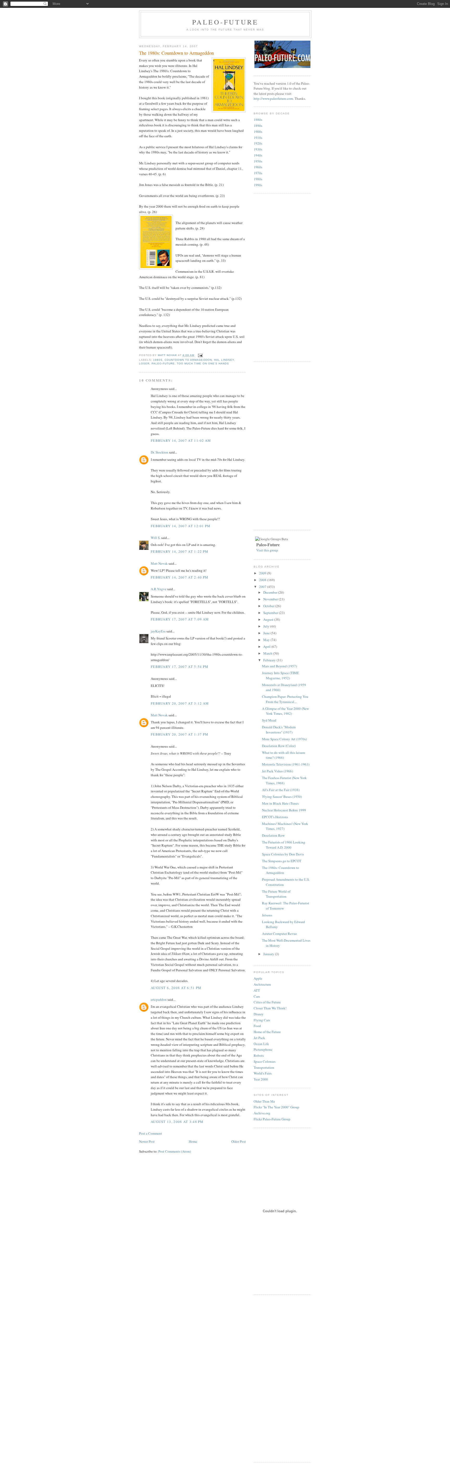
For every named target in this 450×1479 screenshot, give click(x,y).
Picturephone (263, 1049)
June (267, 633)
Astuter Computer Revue (279, 933)
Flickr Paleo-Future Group (272, 1119)
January (269, 954)
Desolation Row (273, 835)
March (268, 653)
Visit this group (267, 550)
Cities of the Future (267, 1002)
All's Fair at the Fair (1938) (280, 789)
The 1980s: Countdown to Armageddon (280, 870)
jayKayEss (158, 631)
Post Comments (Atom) (174, 1151)
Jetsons (267, 915)
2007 (263, 586)
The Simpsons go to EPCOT (281, 861)
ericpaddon (159, 999)
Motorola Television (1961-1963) (285, 764)
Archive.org (262, 1113)
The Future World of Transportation (276, 894)
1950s (258, 161)
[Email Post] (199, 355)
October (269, 606)
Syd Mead (269, 720)
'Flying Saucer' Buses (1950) (282, 796)
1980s (157, 359)
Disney (259, 1014)
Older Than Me (264, 1101)
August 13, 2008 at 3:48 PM (177, 1121)
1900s (258, 131)
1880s (258, 119)
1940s (258, 155)
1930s (258, 149)
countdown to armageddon (188, 359)
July (266, 626)
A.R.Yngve (158, 589)
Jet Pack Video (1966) (277, 771)
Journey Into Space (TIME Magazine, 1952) (280, 675)
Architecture (262, 984)
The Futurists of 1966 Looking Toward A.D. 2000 (283, 845)
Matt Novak (159, 563)
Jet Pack (259, 1037)
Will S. (155, 537)
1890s (258, 125)
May (267, 639)
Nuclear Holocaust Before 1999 (284, 810)
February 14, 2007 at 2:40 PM (179, 577)
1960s (258, 167)
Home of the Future (267, 1031)
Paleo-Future (225, 21)
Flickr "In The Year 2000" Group (276, 1107)
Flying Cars (262, 1020)
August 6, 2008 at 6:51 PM (176, 987)
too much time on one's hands (203, 363)
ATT (257, 990)
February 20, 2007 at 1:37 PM (179, 734)
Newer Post (147, 1141)
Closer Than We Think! (270, 1008)
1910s (258, 137)
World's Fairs (263, 1073)
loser (144, 363)
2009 (263, 573)
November (271, 599)
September (271, 612)
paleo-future (163, 363)
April (267, 646)
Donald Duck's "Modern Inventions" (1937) (279, 730)
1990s (258, 185)
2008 (263, 579)
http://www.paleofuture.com (273, 98)
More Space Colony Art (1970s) (284, 739)
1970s (258, 173)
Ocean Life (261, 1043)
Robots (259, 1055)
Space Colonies (265, 1061)
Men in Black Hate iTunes (280, 803)
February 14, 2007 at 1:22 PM (179, 551)
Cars (257, 996)
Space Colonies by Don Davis (283, 854)
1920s (258, 143)
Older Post (238, 1141)
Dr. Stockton (159, 452)
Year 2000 (261, 1079)
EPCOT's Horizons (275, 817)
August (268, 619)
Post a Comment (150, 1133)
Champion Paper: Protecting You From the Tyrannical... (285, 699)
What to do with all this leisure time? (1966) (283, 755)
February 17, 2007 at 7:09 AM (180, 619)
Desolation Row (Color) (279, 745)
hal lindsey (224, 359)
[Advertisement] (274, 277)
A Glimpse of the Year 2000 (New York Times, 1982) (285, 711)
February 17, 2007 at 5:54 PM (179, 666)
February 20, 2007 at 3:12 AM (180, 703)
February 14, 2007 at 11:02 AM (181, 440)
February (270, 660)
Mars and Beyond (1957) (279, 666)
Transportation (264, 1067)
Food (257, 1025)
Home (193, 1141)
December (270, 592)
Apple (258, 978)
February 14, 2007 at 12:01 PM (181, 526)
